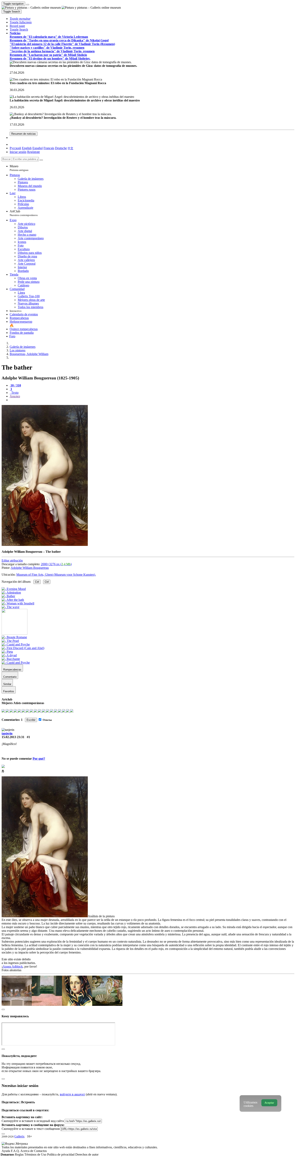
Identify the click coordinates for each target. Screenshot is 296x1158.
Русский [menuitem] (15, 148)
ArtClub (24, 213)
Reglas (19, 1154)
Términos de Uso (35, 1154)
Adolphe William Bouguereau (30, 567)
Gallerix (19, 1136)
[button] (20, 18)
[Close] (41, 160)
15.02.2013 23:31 (13, 737)
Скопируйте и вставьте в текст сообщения (31, 1128)
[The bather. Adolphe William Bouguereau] (45, 544)
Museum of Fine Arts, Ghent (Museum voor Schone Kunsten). (56, 574)
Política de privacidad (61, 1154)
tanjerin (7, 733)
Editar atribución (12, 560)
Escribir (31, 719)
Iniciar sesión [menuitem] (18, 152)
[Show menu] (27, 4)
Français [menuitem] (48, 148)
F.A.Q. (15, 1151)
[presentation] (152, 400)
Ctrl (37, 581)
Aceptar (269, 1102)
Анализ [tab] (15, 396)
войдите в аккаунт (72, 1094)
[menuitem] (70, 148)
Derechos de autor (86, 1154)
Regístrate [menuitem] (33, 152)
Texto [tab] (14, 392)
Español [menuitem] (37, 148)
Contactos (40, 1151)
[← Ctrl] (10, 607)
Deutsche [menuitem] (61, 148)
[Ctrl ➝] (14, 637)
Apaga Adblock (13, 966)
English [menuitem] (27, 148)
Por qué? (39, 758)
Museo (19, 167)
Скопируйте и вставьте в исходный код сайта (33, 1121)
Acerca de (27, 1151)
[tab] (15, 385)
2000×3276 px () (56, 564)
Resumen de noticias (23, 133)
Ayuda (6, 1151)
